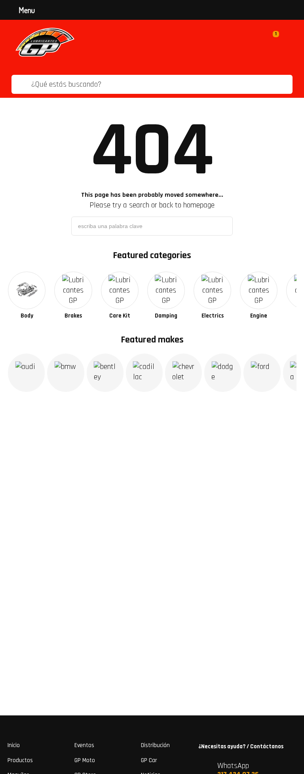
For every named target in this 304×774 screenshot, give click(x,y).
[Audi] (26, 373)
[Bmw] (66, 373)
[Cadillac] (144, 373)
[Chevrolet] (183, 373)
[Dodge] (223, 373)
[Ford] (262, 373)
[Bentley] (105, 373)
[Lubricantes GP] (44, 42)
